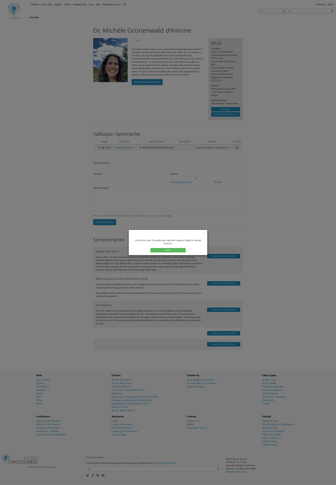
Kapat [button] (168, 250)
